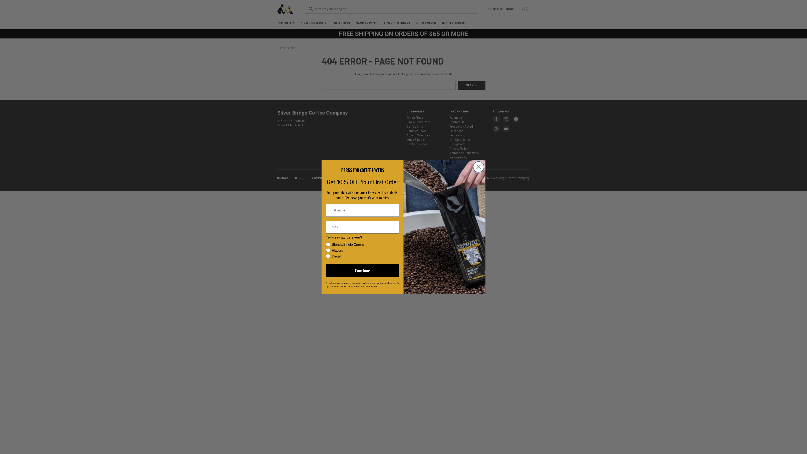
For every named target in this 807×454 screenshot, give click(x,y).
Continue (362, 270)
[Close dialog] (478, 167)
